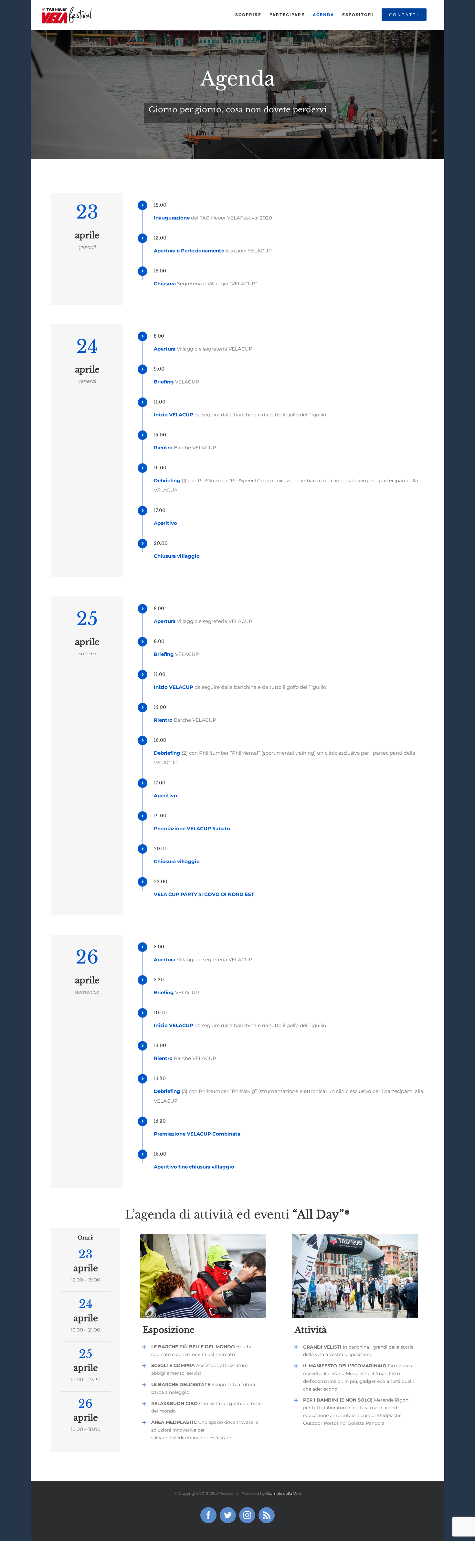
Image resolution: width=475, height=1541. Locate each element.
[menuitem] (248, 15)
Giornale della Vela (283, 1493)
